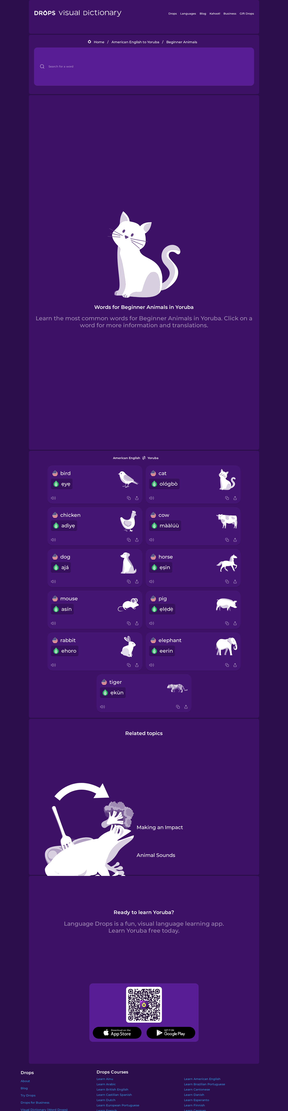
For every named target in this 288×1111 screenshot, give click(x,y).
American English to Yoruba (135, 42)
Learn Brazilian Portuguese (204, 1084)
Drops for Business (35, 1102)
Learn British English (112, 1089)
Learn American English (202, 1079)
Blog (203, 13)
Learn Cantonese (197, 1089)
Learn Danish (194, 1095)
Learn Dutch (106, 1100)
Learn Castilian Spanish (114, 1095)
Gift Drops (247, 13)
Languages (188, 13)
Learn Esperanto (196, 1100)
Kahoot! (215, 13)
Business (229, 13)
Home (99, 42)
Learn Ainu (105, 1079)
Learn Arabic (106, 1084)
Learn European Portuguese (118, 1105)
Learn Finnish (194, 1105)
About (25, 1081)
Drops (172, 13)
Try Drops (28, 1095)
